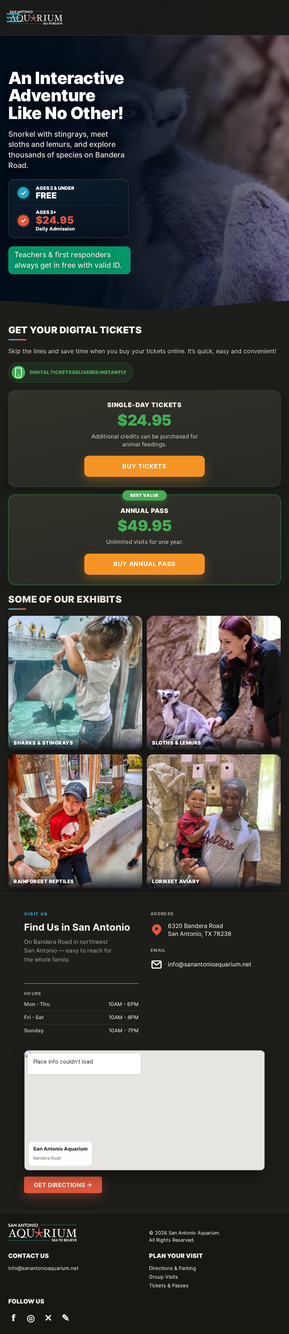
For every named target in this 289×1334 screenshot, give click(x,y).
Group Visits (163, 1277)
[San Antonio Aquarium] (36, 17)
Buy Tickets (144, 466)
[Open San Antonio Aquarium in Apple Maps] (144, 1110)
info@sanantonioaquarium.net (209, 964)
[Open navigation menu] (13, 17)
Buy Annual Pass (144, 564)
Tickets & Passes (169, 1285)
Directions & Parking (172, 1268)
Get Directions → (63, 1185)
